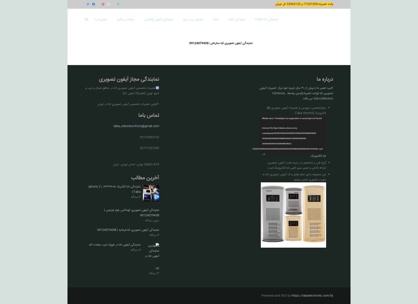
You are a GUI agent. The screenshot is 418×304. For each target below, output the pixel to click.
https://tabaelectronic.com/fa (312, 295)
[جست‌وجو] (87, 20)
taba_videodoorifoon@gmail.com (136, 126)
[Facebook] (93, 4)
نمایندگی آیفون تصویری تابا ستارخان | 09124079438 (221, 43)
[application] (292, 134)
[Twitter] (88, 4)
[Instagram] (108, 4)
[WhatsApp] (118, 4)
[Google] (103, 4)
